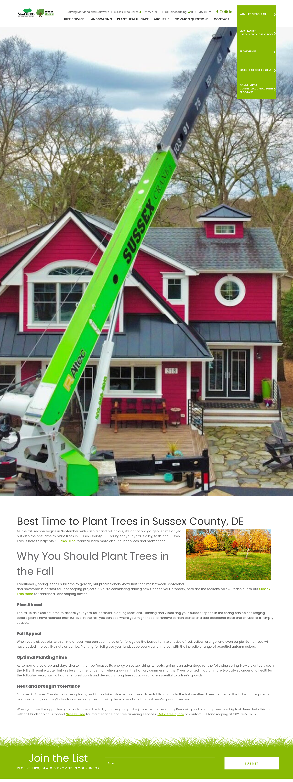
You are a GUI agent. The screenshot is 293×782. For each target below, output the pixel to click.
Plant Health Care (133, 19)
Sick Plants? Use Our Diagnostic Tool (256, 32)
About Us (161, 19)
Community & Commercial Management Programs (256, 88)
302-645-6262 (201, 12)
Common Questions (191, 19)
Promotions (248, 51)
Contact (222, 19)
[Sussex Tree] (36, 12)
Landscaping (101, 19)
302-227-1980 (151, 12)
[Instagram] (221, 11)
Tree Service (73, 19)
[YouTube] (226, 11)
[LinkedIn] (230, 11)
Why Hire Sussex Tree (253, 14)
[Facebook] (217, 11)
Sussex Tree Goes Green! (255, 70)
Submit (251, 763)
